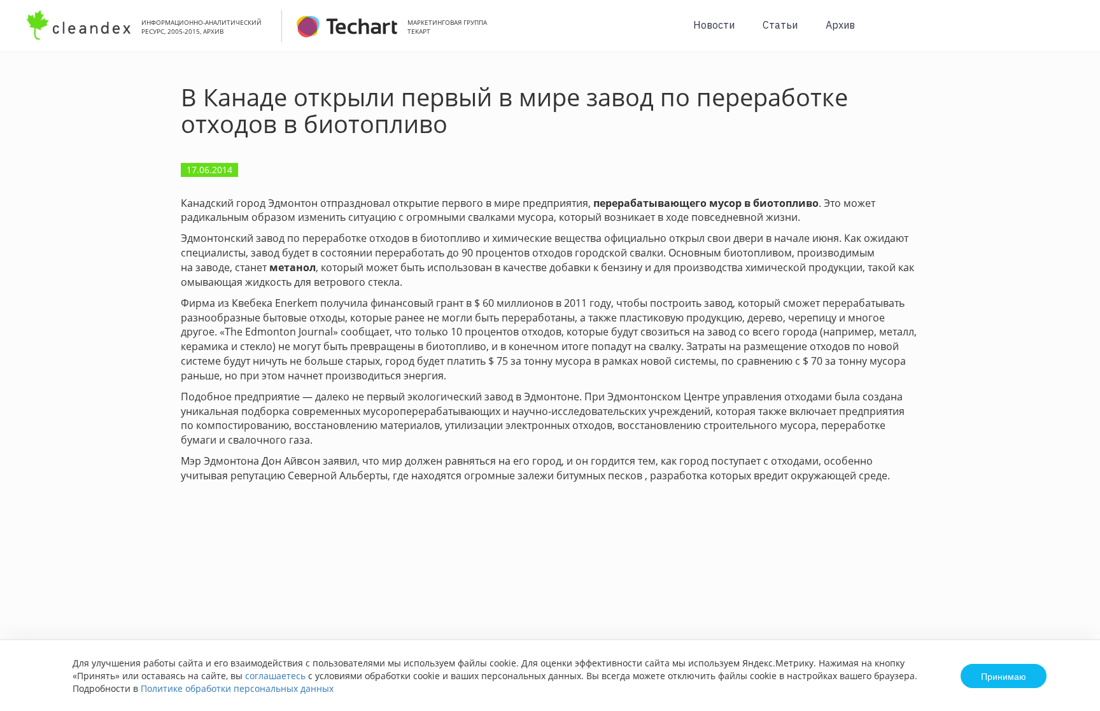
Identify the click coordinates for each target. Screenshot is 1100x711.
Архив (840, 24)
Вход (1071, 33)
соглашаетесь (275, 676)
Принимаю (1003, 676)
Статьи (780, 24)
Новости (714, 24)
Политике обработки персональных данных (237, 688)
